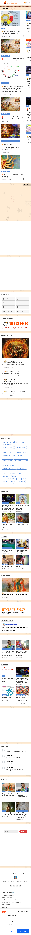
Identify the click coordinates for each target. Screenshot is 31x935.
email (23, 311)
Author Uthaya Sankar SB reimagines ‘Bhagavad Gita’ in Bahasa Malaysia (8, 653)
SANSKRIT (5, 471)
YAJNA (13, 481)
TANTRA (5, 473)
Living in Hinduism (21, 468)
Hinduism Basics (14, 458)
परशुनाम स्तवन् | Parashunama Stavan (8, 813)
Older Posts (27, 185)
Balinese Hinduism (19, 445)
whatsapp (23, 299)
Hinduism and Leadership (21, 460)
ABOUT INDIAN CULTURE (8, 442)
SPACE (11, 471)
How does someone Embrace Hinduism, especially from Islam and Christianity (22, 700)
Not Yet (10, 931)
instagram (23, 303)
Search (23, 831)
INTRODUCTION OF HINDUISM (9, 465)
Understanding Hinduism (9, 479)
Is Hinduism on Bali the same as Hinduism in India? (8, 680)
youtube (10, 311)
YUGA (23, 481)
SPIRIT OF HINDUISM (19, 471)
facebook (9, 299)
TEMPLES (19, 473)
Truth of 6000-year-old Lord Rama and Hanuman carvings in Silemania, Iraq (22, 815)
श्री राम (14, 484)
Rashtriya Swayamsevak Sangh (12, 902)
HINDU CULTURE (17, 450)
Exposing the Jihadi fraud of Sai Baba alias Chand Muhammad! (21, 653)
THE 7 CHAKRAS (6, 476)
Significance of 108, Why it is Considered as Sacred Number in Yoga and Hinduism (8, 507)
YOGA (18, 481)
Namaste (18, 566)
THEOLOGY (14, 476)
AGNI (23, 442)
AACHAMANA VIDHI (7, 566)
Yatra (4, 484)
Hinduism (5, 458)
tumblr (23, 307)
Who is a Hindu (6, 481)
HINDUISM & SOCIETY (7, 452)
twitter (9, 303)
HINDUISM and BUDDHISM (20, 452)
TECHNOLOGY (12, 473)
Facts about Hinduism (20, 447)
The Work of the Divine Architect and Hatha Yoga (8, 526)
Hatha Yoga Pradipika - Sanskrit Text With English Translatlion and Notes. (22, 507)
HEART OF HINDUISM (7, 450)
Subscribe (23, 931)
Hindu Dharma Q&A (17, 455)
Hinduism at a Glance (8, 463)
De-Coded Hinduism (8, 447)
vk (9, 307)
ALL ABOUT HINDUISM (7, 445)
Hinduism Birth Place (8, 460)
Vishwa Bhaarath (8, 897)
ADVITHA (18, 442)
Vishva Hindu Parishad (9, 900)
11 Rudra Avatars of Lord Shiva (14, 365)
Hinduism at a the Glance (7, 698)
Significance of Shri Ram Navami (21, 551)
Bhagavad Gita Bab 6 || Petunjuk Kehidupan (14, 594)
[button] (29, 2)
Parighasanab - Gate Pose (11, 373)
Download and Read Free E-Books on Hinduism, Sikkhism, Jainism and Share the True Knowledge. (15, 328)
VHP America (6, 904)
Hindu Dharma (6, 455)
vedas (9, 484)
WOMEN (24, 479)
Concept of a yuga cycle (11, 393)
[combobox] (11, 924)
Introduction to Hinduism (9, 468)
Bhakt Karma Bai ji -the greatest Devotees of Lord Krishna (16, 384)
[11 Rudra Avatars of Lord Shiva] (15, 348)
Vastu (18, 479)
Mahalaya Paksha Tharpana (7, 551)
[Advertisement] (15, 205)
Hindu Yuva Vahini (8, 895)
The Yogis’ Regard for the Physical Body (22, 525)
